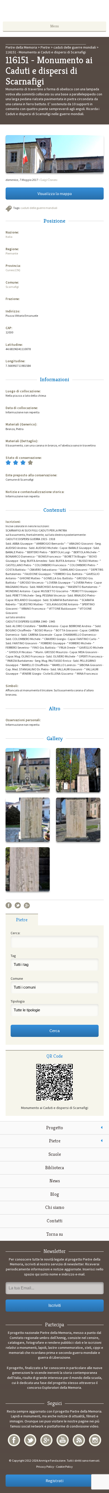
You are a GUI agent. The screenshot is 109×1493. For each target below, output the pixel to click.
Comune (17, 978)
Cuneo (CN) (13, 270)
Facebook (9, 905)
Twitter (18, 905)
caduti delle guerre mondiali (39, 208)
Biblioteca (54, 1167)
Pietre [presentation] (21, 920)
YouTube (63, 1440)
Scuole (54, 1154)
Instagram (95, 1440)
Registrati (54, 1480)
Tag (13, 955)
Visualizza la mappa (55, 193)
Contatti (54, 1221)
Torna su (54, 1234)
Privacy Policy (45, 1466)
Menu (54, 26)
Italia (9, 237)
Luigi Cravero (49, 180)
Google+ (27, 905)
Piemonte (12, 253)
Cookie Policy (64, 1466)
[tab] (22, 919)
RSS (79, 1440)
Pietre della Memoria (54, 12)
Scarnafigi (12, 287)
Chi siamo (54, 1207)
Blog (54, 1194)
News (54, 1181)
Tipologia (18, 1001)
